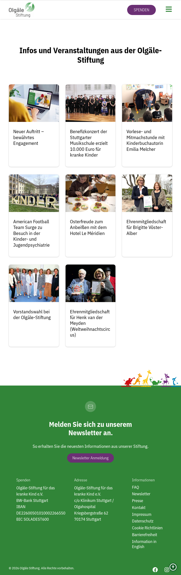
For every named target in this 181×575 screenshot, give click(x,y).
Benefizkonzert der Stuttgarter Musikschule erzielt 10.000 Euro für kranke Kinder (89, 143)
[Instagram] (167, 569)
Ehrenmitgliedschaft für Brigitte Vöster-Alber (146, 227)
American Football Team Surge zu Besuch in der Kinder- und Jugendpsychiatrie (31, 233)
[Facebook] (155, 569)
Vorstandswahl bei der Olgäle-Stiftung (32, 314)
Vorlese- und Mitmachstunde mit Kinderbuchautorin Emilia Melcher (145, 140)
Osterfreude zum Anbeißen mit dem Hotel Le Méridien (88, 227)
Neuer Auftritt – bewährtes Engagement (28, 137)
